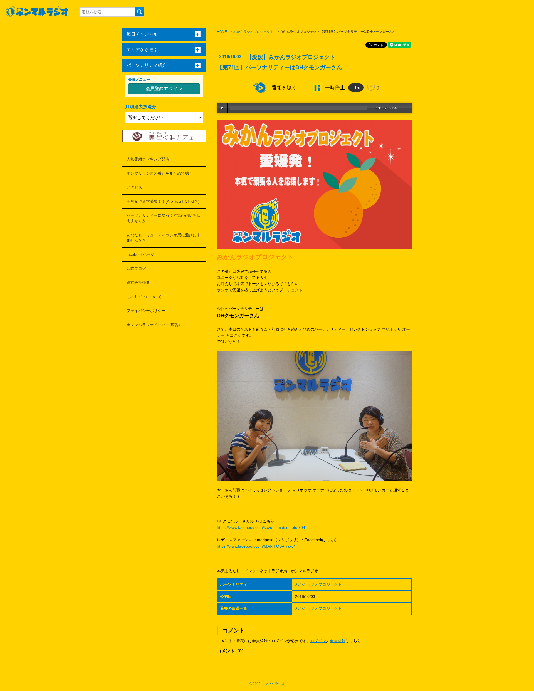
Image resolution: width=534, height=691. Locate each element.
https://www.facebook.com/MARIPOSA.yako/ (256, 546)
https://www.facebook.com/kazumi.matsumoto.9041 (262, 527)
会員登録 (337, 640)
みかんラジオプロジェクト (253, 32)
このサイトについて (144, 296)
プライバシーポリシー (146, 310)
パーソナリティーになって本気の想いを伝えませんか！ (164, 218)
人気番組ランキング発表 (148, 159)
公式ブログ (136, 268)
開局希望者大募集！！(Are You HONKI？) (163, 201)
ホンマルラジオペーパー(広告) (153, 325)
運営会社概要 (138, 282)
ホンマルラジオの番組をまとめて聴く (160, 173)
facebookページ (140, 254)
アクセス (134, 187)
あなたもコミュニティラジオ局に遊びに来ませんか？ (164, 238)
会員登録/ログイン (164, 88)
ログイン (318, 640)
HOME (222, 32)
